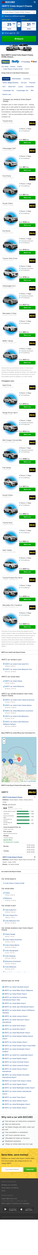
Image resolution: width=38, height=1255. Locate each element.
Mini (32, 90)
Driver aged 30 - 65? (12, 33)
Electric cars (6, 94)
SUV (4, 86)
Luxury (20, 86)
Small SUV (11, 86)
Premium (32, 83)
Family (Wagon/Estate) (10, 83)
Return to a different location (15, 16)
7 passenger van (8, 90)
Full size (24, 83)
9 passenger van (22, 90)
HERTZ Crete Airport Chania (12, 797)
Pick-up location (7, 9)
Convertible (30, 86)
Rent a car (27, 143)
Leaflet (24, 781)
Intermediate (16, 79)
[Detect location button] (34, 12)
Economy (27, 79)
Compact (6, 79)
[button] (4, 760)
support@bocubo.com (9, 1198)
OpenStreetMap (32, 781)
